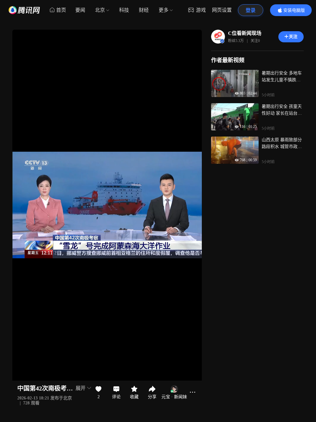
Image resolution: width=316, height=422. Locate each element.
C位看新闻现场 (244, 33)
